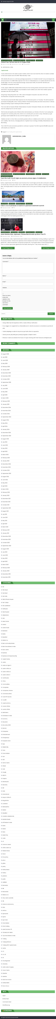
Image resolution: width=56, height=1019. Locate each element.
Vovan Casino (6, 970)
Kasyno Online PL (7, 797)
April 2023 (5, 451)
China (4, 681)
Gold (4, 769)
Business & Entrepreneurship (10, 656)
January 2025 (6, 404)
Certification (6, 678)
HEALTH (4, 775)
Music (4, 825)
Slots (4, 907)
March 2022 (5, 489)
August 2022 (6, 476)
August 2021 (6, 511)
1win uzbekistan (6, 605)
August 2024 (6, 420)
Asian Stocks (6, 621)
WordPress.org (6, 1005)
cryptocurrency (6, 703)
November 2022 (7, 467)
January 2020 (6, 571)
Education (5, 722)
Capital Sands (4, 70)
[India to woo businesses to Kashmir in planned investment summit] (28, 196)
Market (4, 810)
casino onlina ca (7, 668)
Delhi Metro (5, 712)
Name (4, 276)
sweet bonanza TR (7, 929)
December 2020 (7, 536)
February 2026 (6, 366)
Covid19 (4, 700)
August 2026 (6, 354)
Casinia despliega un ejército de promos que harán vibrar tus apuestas (21, 331)
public (4, 879)
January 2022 (6, 495)
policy (4, 866)
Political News (29, 203)
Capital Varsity (6, 659)
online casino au (7, 847)
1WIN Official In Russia (8, 599)
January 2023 (6, 461)
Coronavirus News (7, 693)
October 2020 (6, 542)
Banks (4, 634)
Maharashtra (6, 806)
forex (4, 750)
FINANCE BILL (6, 747)
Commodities (6, 684)
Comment (6, 261)
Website (5, 287)
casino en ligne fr (7, 665)
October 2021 (6, 505)
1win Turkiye (5, 602)
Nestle (4, 828)
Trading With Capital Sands (9, 945)
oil (3, 841)
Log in (4, 995)
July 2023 (5, 442)
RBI (3, 888)
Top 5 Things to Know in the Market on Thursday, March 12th (9, 248)
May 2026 (5, 363)
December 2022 (7, 464)
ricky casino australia (8, 898)
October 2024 (6, 413)
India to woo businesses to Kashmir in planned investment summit (22, 205)
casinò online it (6, 675)
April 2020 (5, 561)
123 (3, 587)
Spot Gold (5, 920)
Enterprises (5, 731)
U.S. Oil (4, 954)
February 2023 (6, 457)
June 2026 (5, 360)
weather (5, 976)
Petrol (4, 854)
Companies (5, 687)
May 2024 (5, 423)
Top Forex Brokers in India (6, 176)
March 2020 (6, 564)
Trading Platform (7, 942)
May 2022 (5, 483)
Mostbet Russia (6, 819)
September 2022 (7, 473)
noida (4, 838)
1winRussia (5, 609)
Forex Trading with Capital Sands (14, 132)
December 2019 (6, 574)
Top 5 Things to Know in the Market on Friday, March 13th (49, 248)
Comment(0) (26, 64)
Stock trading (45, 174)
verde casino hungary (8, 967)
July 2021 (5, 514)
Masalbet (5, 813)
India (4, 791)
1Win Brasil (5, 590)
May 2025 (5, 391)
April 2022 (5, 486)
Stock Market (6, 923)
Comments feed (7, 1002)
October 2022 (6, 470)
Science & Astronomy (8, 904)
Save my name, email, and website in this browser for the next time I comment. (7, 300)
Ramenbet (5, 885)
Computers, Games (8, 690)
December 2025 (7, 373)
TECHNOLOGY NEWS (8, 932)
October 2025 (6, 379)
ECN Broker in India (30, 60)
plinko (4, 863)
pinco (4, 860)
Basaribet (5, 637)
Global (4, 766)
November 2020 (7, 539)
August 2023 (6, 439)
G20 (4, 759)
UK (3, 957)
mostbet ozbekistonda (8, 816)
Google (4, 772)
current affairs (6, 709)
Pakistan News (6, 850)
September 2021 (7, 508)
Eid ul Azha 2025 (7, 725)
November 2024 (7, 410)
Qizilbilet (5, 882)
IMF (3, 788)
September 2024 (7, 417)
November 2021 (6, 501)
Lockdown (5, 803)
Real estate (5, 891)
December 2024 (7, 407)
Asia (4, 618)
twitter (4, 948)
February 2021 (6, 530)
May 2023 (5, 448)
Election (5, 728)
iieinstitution (6, 781)
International (12, 203)
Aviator (4, 624)
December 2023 (7, 432)
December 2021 (6, 498)
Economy (5, 719)
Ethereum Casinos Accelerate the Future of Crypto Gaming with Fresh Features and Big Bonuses (27, 337)
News (4, 832)
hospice (5, 778)
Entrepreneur (6, 737)
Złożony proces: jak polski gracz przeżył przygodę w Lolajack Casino (19, 334)
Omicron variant (7, 844)
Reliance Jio (6, 894)
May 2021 (5, 520)
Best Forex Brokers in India (19, 60)
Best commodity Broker (7, 60)
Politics (4, 872)
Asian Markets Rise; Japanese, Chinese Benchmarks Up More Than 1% (23, 234)
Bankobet (5, 631)
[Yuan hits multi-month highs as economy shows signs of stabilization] (28, 161)
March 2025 (5, 398)
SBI (3, 901)
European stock (6, 741)
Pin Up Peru (5, 857)
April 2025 (5, 395)
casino (4, 662)
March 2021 (5, 527)
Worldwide (8, 1011)
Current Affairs (6, 706)
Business (5, 653)
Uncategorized (6, 960)
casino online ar (7, 671)
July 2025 (5, 385)
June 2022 (5, 479)
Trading (4, 938)
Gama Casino (6, 763)
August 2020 (6, 549)
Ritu (15, 180)
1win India (5, 596)
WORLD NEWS (6, 982)
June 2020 (5, 555)
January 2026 (6, 369)
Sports (4, 916)
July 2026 (5, 357)
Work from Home (7, 979)
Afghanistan (6, 615)
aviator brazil (6, 627)
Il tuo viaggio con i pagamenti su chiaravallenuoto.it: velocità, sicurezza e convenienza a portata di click (28, 327)
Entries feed (6, 998)
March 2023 (5, 454)
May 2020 (5, 558)
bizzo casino (6, 649)
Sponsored (38, 174)
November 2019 (6, 577)
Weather (5, 973)
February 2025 (6, 401)
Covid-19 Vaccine (7, 697)
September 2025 (7, 382)
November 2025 (7, 376)
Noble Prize (5, 835)
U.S (3, 951)
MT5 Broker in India (20, 203)
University (5, 964)
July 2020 (5, 552)
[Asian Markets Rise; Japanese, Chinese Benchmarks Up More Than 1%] (28, 224)
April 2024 (5, 426)
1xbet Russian (6, 612)
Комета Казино (6, 986)
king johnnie (6, 800)
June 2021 (5, 517)
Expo (4, 744)
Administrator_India (16, 64)
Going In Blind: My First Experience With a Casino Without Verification (20, 323)
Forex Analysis (39, 60)
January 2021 (6, 533)
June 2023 (5, 445)
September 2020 (7, 545)
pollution (5, 876)
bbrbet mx (5, 640)
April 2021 (5, 523)
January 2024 (6, 429)
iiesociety (5, 784)
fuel (4, 756)
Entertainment (6, 734)
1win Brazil (5, 593)
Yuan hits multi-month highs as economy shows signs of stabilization (23, 178)
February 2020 (6, 567)
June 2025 (5, 388)
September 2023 (7, 435)
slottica (4, 910)
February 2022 (6, 492)
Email (4, 281)
